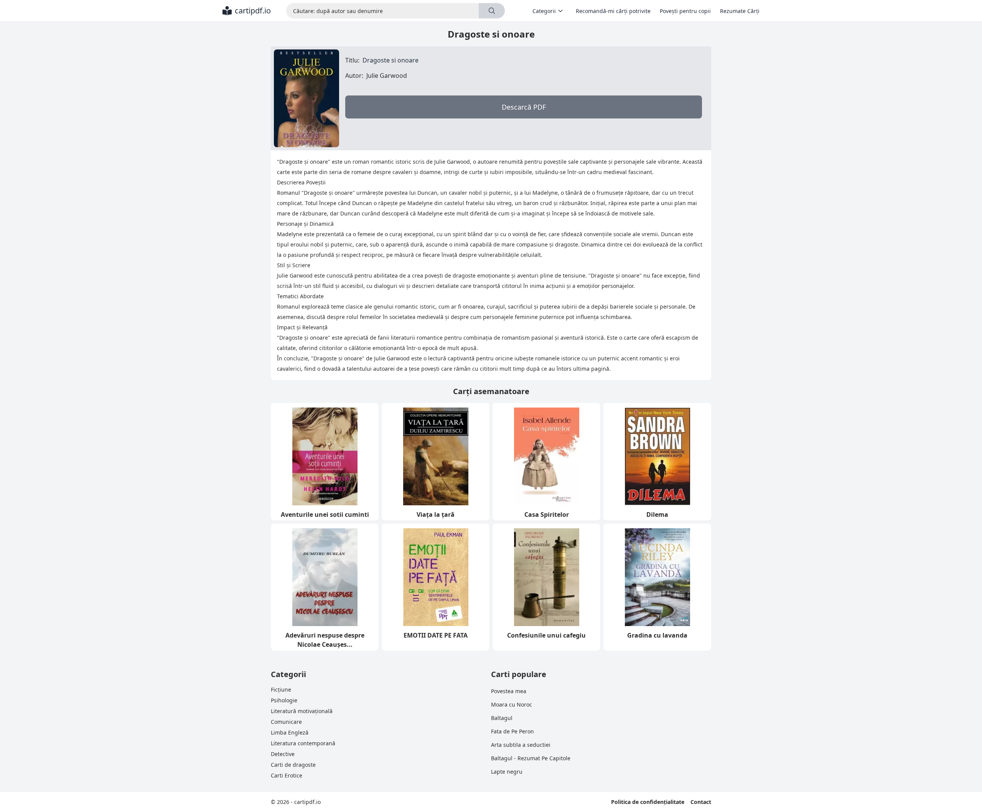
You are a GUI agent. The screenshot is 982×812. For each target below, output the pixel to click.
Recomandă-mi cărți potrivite (613, 11)
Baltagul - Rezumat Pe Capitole (530, 758)
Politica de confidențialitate (647, 801)
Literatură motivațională (302, 711)
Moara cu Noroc (511, 704)
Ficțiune (281, 689)
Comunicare (286, 721)
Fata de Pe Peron (512, 731)
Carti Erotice (286, 775)
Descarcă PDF (524, 107)
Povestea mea (508, 691)
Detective (283, 754)
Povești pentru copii (685, 11)
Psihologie (284, 700)
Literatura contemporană (303, 743)
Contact (700, 801)
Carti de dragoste (293, 764)
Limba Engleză (289, 732)
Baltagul (501, 718)
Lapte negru (506, 771)
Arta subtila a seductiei (520, 744)
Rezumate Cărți (740, 11)
